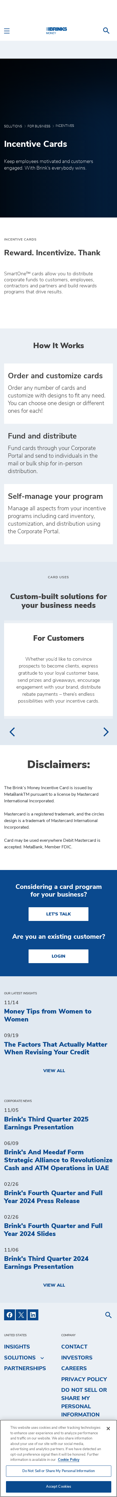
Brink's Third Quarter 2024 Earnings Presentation (46, 1263)
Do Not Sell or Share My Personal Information (58, 1471)
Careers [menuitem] (74, 1368)
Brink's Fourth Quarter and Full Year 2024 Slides (53, 1230)
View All (54, 1071)
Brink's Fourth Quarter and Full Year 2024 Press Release (53, 1197)
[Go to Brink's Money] (58, 30)
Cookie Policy (68, 1460)
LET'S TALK (58, 914)
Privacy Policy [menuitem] (84, 1379)
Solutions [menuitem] (20, 1358)
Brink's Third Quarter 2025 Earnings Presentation (46, 1123)
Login (58, 956)
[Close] (108, 1428)
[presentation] (12, 732)
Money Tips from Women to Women (47, 1015)
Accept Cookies (58, 1487)
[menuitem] (106, 30)
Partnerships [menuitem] (25, 1368)
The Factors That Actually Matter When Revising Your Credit (55, 1048)
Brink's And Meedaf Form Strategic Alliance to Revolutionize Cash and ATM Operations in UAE (58, 1160)
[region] (58, 1458)
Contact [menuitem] (74, 1347)
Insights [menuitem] (17, 1347)
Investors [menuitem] (77, 1358)
